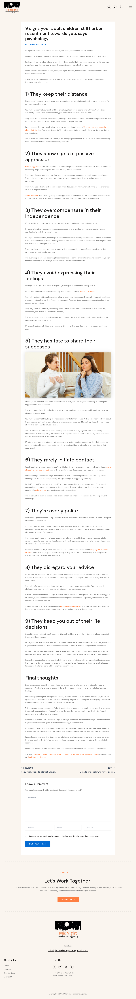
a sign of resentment (88, 291)
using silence (40, 490)
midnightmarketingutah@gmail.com (68, 950)
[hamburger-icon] (130, 7)
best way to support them (70, 606)
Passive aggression (33, 166)
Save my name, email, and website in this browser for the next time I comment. (64, 836)
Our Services (9, 973)
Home (6, 966)
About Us (8, 969)
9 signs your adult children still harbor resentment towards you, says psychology (66, 754)
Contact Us (8, 977)
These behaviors (32, 195)
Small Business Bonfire (37, 757)
